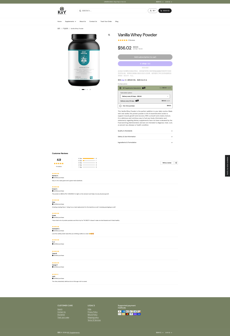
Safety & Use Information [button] (127, 137)
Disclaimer (61, 315)
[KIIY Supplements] (62, 10)
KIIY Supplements (73, 332)
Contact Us (62, 312)
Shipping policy (93, 317)
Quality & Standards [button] (125, 131)
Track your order (63, 317)
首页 (59, 28)
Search (60, 309)
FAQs (89, 309)
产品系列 (65, 28)
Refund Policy (92, 315)
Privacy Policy (92, 312)
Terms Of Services (94, 320)
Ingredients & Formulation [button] (127, 142)
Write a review (167, 163)
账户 (154, 11)
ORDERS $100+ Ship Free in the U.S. (115, 2)
